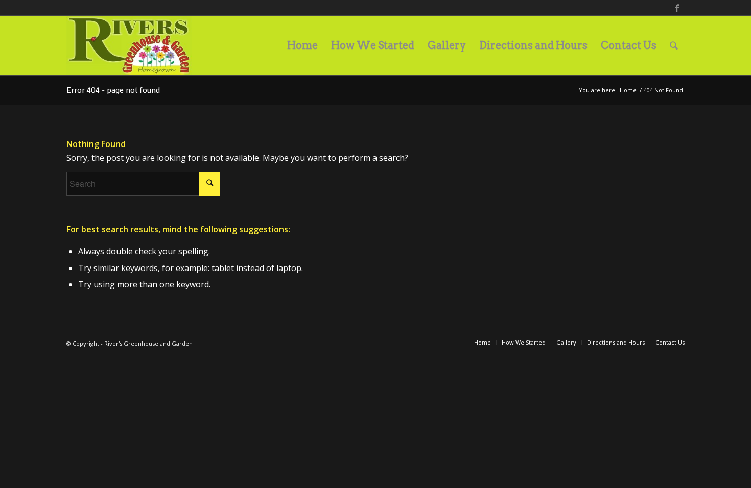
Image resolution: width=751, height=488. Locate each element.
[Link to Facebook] (677, 7)
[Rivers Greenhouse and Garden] (129, 45)
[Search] (674, 45)
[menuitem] (302, 45)
